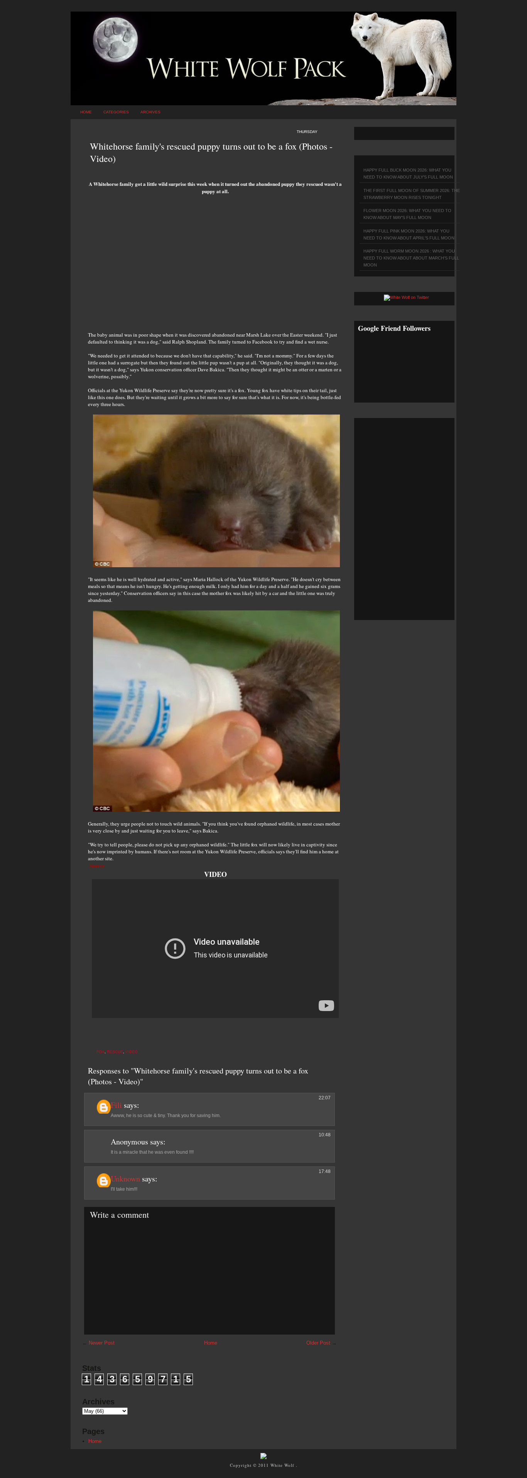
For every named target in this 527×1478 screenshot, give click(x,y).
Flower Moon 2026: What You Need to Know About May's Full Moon (407, 214)
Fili (116, 1105)
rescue (115, 1052)
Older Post (318, 1343)
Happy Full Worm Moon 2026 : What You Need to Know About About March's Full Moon (411, 258)
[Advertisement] (215, 266)
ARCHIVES (150, 112)
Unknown (125, 1178)
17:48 (325, 1171)
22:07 (325, 1097)
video (131, 1052)
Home (86, 112)
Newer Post (102, 1343)
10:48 (325, 1135)
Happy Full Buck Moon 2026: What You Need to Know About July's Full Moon (408, 173)
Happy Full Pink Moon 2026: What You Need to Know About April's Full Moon (408, 234)
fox (100, 1052)
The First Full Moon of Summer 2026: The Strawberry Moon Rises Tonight (411, 194)
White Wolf (283, 1465)
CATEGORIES (116, 112)
